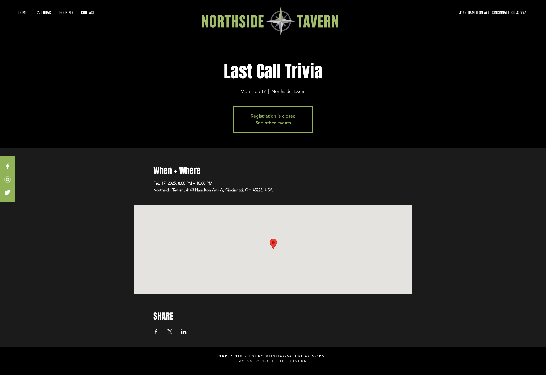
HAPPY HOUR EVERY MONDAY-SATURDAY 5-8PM (272, 356)
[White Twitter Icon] (7, 192)
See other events (273, 122)
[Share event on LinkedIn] (184, 331)
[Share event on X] (170, 331)
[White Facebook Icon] (7, 166)
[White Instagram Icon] (7, 179)
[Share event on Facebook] (156, 331)
